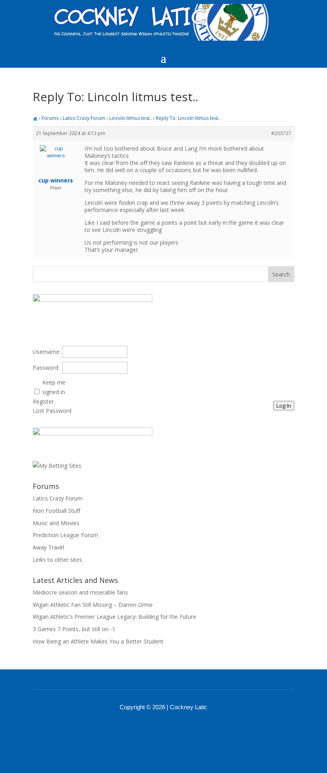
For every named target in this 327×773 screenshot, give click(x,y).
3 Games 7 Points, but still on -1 (74, 629)
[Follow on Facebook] (153, 729)
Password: (46, 367)
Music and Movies (56, 523)
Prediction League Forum (65, 535)
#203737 (281, 133)
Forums (50, 118)
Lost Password (52, 410)
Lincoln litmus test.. (130, 118)
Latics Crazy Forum (84, 118)
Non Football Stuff (56, 510)
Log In (283, 405)
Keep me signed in (53, 387)
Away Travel (48, 547)
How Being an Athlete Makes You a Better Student (98, 641)
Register (43, 401)
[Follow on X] (174, 729)
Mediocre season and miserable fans (80, 592)
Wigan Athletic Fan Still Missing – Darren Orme (93, 604)
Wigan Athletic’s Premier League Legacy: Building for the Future (114, 616)
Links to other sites (57, 559)
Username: (47, 351)
